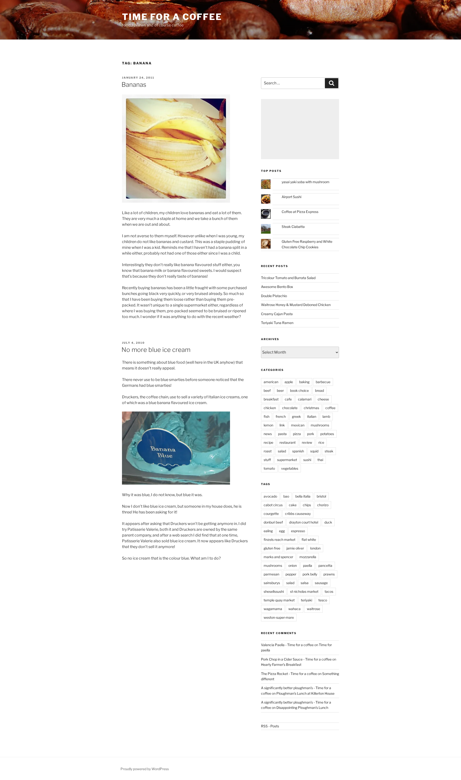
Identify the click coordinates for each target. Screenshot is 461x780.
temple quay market (279, 600)
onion (292, 565)
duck (328, 522)
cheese (323, 399)
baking (304, 382)
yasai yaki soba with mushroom (305, 182)
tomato (269, 468)
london (315, 548)
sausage (321, 583)
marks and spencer (278, 557)
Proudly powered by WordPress (145, 769)
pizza (297, 434)
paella (307, 565)
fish (266, 416)
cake (293, 505)
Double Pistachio (274, 296)
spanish (298, 451)
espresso (298, 531)
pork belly (310, 574)
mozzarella (307, 557)
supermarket (287, 460)
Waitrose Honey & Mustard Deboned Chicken (296, 305)
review (307, 442)
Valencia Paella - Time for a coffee (287, 645)
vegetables (289, 468)
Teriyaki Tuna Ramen (277, 323)
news (268, 434)
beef (267, 390)
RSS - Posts (270, 726)
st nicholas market (304, 591)
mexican (297, 425)
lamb (326, 416)
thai (320, 460)
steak (329, 451)
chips (307, 505)
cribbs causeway (298, 514)
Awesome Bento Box (277, 287)
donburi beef (273, 522)
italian (311, 416)
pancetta (325, 565)
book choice (299, 390)
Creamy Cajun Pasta (277, 314)
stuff (267, 460)
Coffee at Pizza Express (300, 212)
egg (282, 531)
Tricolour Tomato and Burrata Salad (288, 278)
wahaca (294, 609)
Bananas (133, 84)
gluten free (272, 548)
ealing (268, 531)
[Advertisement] (300, 129)
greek (296, 416)
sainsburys (272, 583)
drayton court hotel (303, 522)
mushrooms (320, 425)
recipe (268, 442)
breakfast (271, 399)
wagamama (273, 609)
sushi (307, 460)
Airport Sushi (291, 197)
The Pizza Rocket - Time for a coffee (289, 674)
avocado (270, 496)
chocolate (289, 408)
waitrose (313, 609)
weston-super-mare (279, 617)
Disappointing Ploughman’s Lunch (302, 707)
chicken (270, 408)
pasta (282, 434)
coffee (330, 408)
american (271, 382)
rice (321, 442)
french (281, 416)
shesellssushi (274, 591)
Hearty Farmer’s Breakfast (281, 664)
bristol (321, 496)
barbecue (323, 382)
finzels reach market (279, 539)
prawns (329, 574)
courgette (271, 514)
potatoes (327, 434)
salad (282, 451)
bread (319, 390)
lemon (268, 425)
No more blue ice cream (155, 349)
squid (314, 451)
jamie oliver (295, 548)
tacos (329, 591)
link (282, 425)
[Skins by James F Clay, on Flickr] (176, 201)
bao (286, 496)
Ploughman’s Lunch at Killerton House (305, 693)
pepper (290, 574)
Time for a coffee (172, 17)
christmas (311, 408)
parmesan (271, 574)
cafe (288, 399)
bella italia (302, 496)
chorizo (322, 505)
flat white (309, 539)
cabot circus (273, 505)
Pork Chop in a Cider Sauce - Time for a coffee (296, 659)
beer (280, 390)
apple (289, 382)
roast (268, 451)
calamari (304, 399)
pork (310, 434)
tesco (322, 600)
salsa (305, 583)
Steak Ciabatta (293, 227)
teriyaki (306, 600)
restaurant (287, 442)
